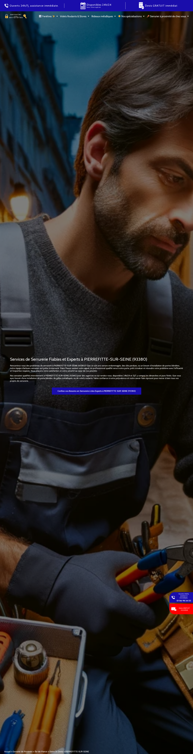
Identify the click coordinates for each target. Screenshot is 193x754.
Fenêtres (47, 16)
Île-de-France (41, 751)
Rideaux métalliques (102, 16)
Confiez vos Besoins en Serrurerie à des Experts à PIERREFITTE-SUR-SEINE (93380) (97, 391)
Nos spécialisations (131, 16)
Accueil (7, 751)
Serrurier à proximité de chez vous (168, 16)
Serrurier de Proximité (23, 751)
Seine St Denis (56, 751)
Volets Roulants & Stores (73, 16)
